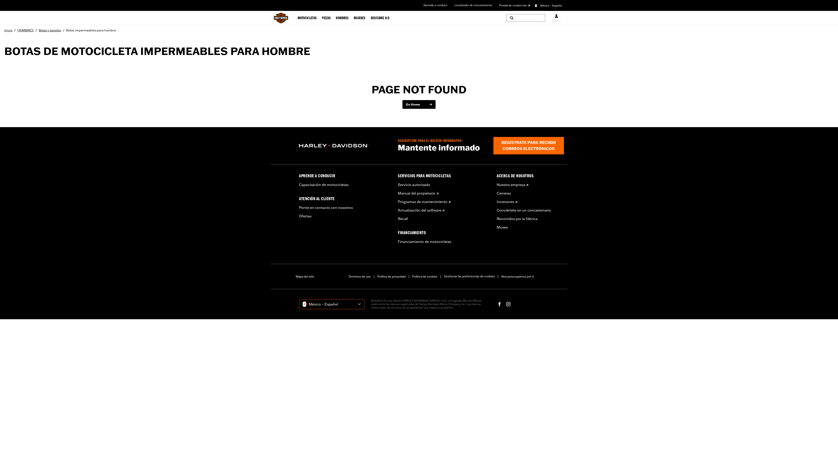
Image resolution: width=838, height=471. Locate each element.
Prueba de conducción (513, 5)
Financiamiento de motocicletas (424, 241)
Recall (403, 219)
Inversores (505, 202)
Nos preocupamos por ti (517, 276)
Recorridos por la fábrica (517, 219)
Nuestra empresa (511, 185)
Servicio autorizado (414, 185)
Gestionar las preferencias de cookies (469, 276)
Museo (502, 227)
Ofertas (305, 216)
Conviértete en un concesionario (524, 210)
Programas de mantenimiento (422, 202)
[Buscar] (525, 18)
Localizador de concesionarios (473, 5)
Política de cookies (424, 276)
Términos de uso (359, 276)
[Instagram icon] (508, 304)
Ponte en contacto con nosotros (326, 207)
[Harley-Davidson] (345, 145)
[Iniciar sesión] (556, 18)
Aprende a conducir (435, 5)
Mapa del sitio (305, 276)
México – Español (551, 5)
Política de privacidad (391, 276)
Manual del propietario (416, 193)
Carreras (504, 193)
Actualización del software (419, 210)
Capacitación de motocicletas (324, 185)
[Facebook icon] (499, 304)
